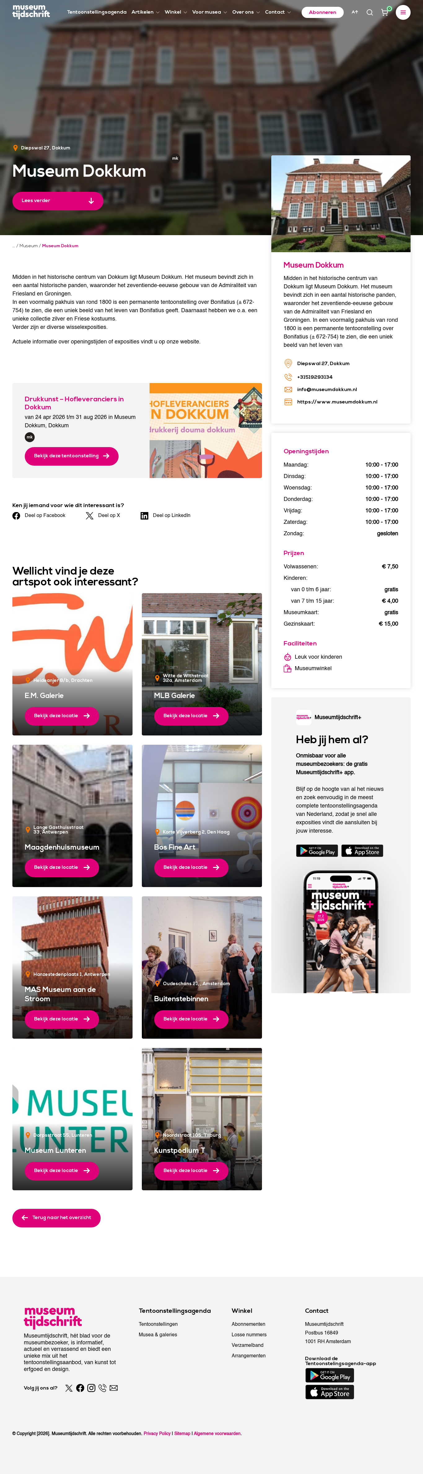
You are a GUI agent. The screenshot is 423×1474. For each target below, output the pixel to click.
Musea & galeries (158, 1335)
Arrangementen (249, 1356)
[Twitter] (69, 1388)
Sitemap (182, 1433)
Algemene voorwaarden (217, 1433)
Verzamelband (248, 1345)
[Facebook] (80, 1388)
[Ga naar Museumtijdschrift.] (13, 246)
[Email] (114, 1388)
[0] (384, 12)
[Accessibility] (355, 12)
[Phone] (102, 1388)
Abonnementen (248, 1324)
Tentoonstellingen (158, 1324)
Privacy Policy (157, 1433)
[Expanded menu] (403, 12)
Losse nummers (249, 1335)
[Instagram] (91, 1388)
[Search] (369, 12)
